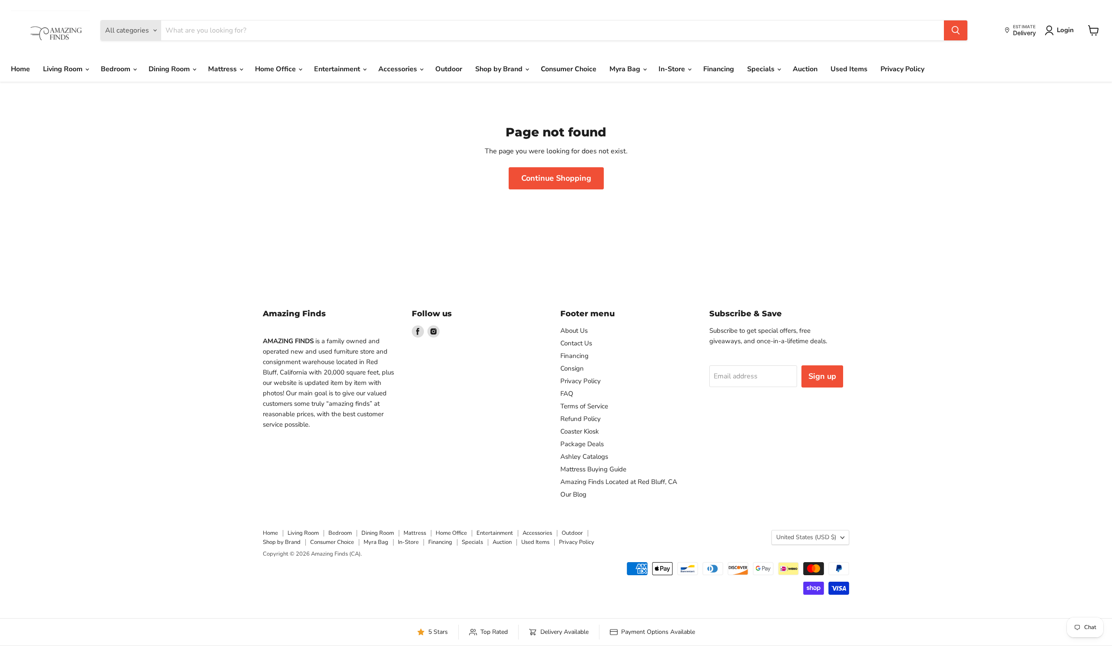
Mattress (223, 69)
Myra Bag (625, 69)
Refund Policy (580, 418)
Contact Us (576, 343)
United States (806, 537)
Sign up (822, 376)
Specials (761, 69)
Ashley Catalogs (584, 456)
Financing (718, 69)
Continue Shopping (556, 178)
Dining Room (170, 69)
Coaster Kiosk (579, 431)
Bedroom (116, 69)
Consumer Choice (568, 69)
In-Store (673, 69)
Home (20, 69)
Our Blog (573, 494)
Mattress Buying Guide (593, 469)
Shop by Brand (499, 69)
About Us (574, 330)
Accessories (398, 69)
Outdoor (448, 69)
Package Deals (582, 444)
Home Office (276, 69)
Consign (572, 368)
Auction (805, 69)
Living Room (63, 69)
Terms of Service (584, 406)
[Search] (955, 30)
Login (1065, 30)
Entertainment (338, 69)
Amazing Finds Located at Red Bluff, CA (618, 481)
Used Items (849, 69)
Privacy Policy (902, 69)
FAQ (566, 393)
